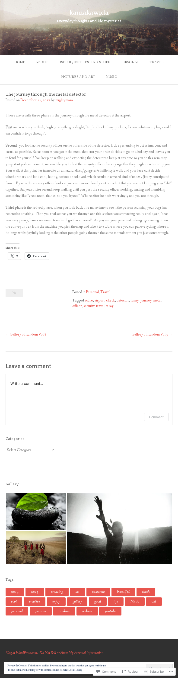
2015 (34, 591)
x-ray (110, 306)
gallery (77, 601)
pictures (40, 611)
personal (17, 611)
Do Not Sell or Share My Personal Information (71, 652)
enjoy (56, 601)
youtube (110, 611)
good (97, 601)
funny (134, 300)
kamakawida (89, 12)
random (64, 611)
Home (19, 62)
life (116, 601)
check (110, 300)
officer (77, 306)
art (77, 591)
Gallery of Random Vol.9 (150, 334)
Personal (130, 62)
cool (14, 601)
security (89, 306)
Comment (156, 417)
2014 (15, 591)
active (89, 300)
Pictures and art (78, 77)
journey (146, 300)
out (154, 601)
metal (157, 300)
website (87, 611)
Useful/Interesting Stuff (84, 62)
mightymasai (64, 100)
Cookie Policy (75, 670)
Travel (157, 62)
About (42, 62)
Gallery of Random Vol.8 (28, 334)
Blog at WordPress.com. (22, 652)
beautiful (123, 591)
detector (123, 300)
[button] (36, 511)
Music (111, 77)
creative (34, 601)
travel (100, 306)
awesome (98, 591)
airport (100, 300)
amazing (57, 591)
